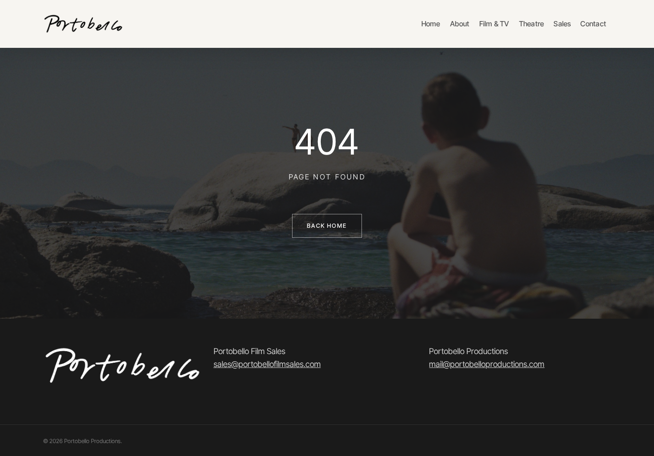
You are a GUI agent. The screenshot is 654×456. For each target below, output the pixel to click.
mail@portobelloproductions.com (486, 364)
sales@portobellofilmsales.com (267, 364)
